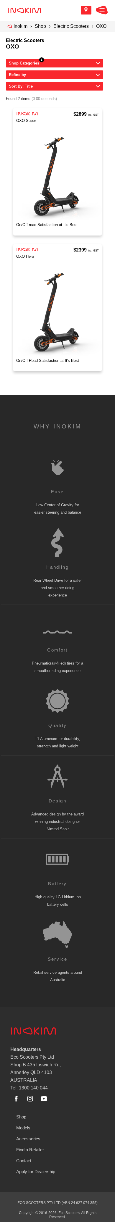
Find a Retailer (30, 1149)
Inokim (20, 26)
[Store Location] (86, 10)
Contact (23, 1160)
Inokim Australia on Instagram (30, 1099)
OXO (101, 26)
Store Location (86, 10)
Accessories (28, 1138)
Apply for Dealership (35, 1171)
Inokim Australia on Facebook (16, 1099)
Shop (40, 26)
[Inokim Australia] (24, 10)
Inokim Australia (33, 1031)
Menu (102, 10)
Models (23, 1127)
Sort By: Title (21, 86)
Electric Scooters (71, 26)
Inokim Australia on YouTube (44, 1099)
